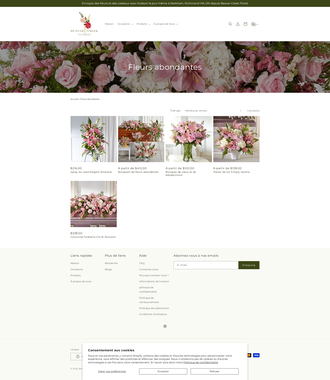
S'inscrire (248, 265)
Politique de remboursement (149, 300)
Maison (74, 263)
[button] (125, 23)
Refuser (214, 371)
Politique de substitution (154, 308)
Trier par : (176, 110)
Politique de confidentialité (200, 362)
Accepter (163, 371)
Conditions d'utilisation (153, 314)
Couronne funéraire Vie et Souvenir (93, 236)
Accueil (74, 99)
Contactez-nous (148, 269)
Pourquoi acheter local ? (154, 275)
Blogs (108, 269)
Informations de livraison (154, 281)
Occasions (76, 269)
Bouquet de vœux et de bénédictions (181, 173)
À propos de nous (80, 281)
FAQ (142, 263)
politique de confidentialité (148, 289)
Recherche (111, 263)
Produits (75, 275)
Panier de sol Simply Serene (231, 172)
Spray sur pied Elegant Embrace (91, 172)
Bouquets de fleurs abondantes (138, 172)
